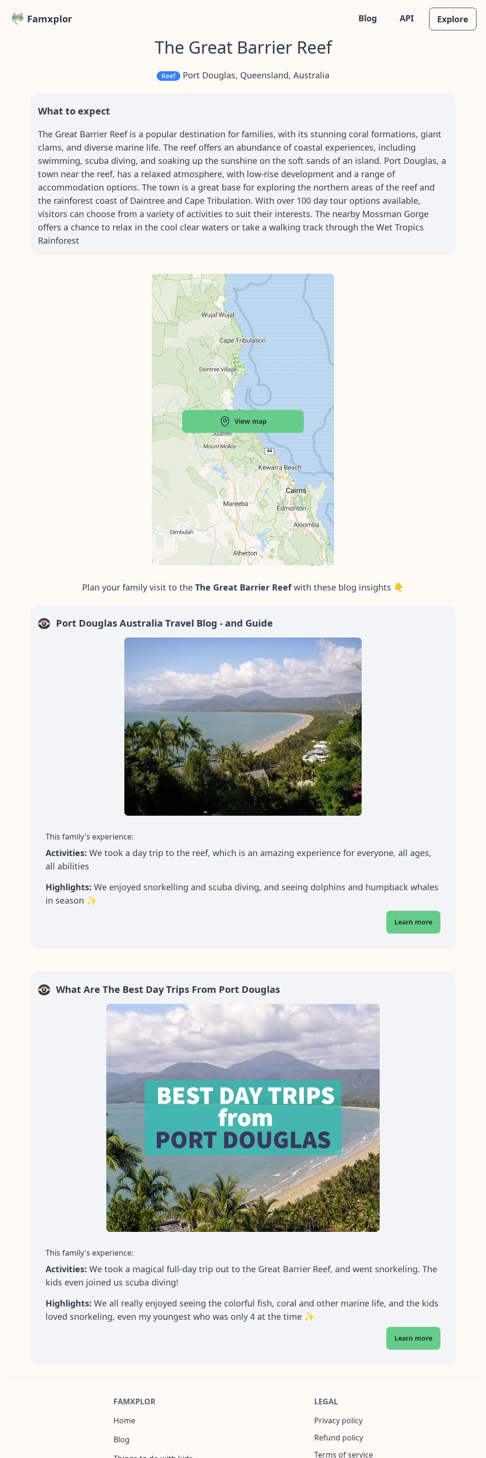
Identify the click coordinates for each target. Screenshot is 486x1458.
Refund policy (338, 1437)
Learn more (413, 921)
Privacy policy (338, 1420)
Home (124, 1420)
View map (250, 421)
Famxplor (49, 18)
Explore (452, 19)
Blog (367, 18)
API (407, 18)
